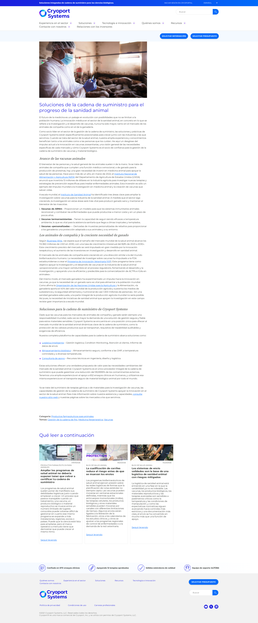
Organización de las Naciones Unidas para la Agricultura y (86, 285)
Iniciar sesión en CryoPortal (178, 3)
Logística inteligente (53, 343)
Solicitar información (174, 36)
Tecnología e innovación (144, 580)
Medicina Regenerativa (90, 419)
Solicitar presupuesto (205, 36)
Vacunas (108, 419)
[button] (207, 3)
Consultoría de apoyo (53, 358)
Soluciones (100, 580)
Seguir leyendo (60, 494)
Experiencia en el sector (75, 580)
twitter (211, 607)
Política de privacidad (50, 605)
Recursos (119, 580)
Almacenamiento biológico (56, 350)
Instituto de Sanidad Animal (76, 194)
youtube (206, 607)
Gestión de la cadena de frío (62, 419)
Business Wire (54, 241)
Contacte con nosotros (50, 583)
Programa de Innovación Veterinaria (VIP (89, 261)
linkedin (216, 607)
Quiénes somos (47, 580)
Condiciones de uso (77, 605)
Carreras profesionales (104, 605)
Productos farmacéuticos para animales (72, 416)
